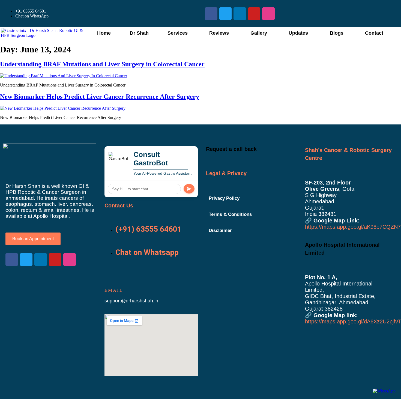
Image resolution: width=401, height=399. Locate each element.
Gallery (258, 33)
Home (104, 33)
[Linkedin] (240, 13)
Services (177, 33)
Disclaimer (220, 230)
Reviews (219, 33)
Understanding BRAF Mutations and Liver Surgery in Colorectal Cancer (102, 64)
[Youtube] (254, 13)
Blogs (336, 33)
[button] (179, 33)
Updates (298, 33)
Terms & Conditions (230, 214)
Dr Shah (139, 33)
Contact (374, 33)
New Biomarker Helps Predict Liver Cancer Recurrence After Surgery (99, 96)
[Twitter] (225, 13)
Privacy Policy (224, 198)
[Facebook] (211, 13)
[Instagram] (268, 13)
